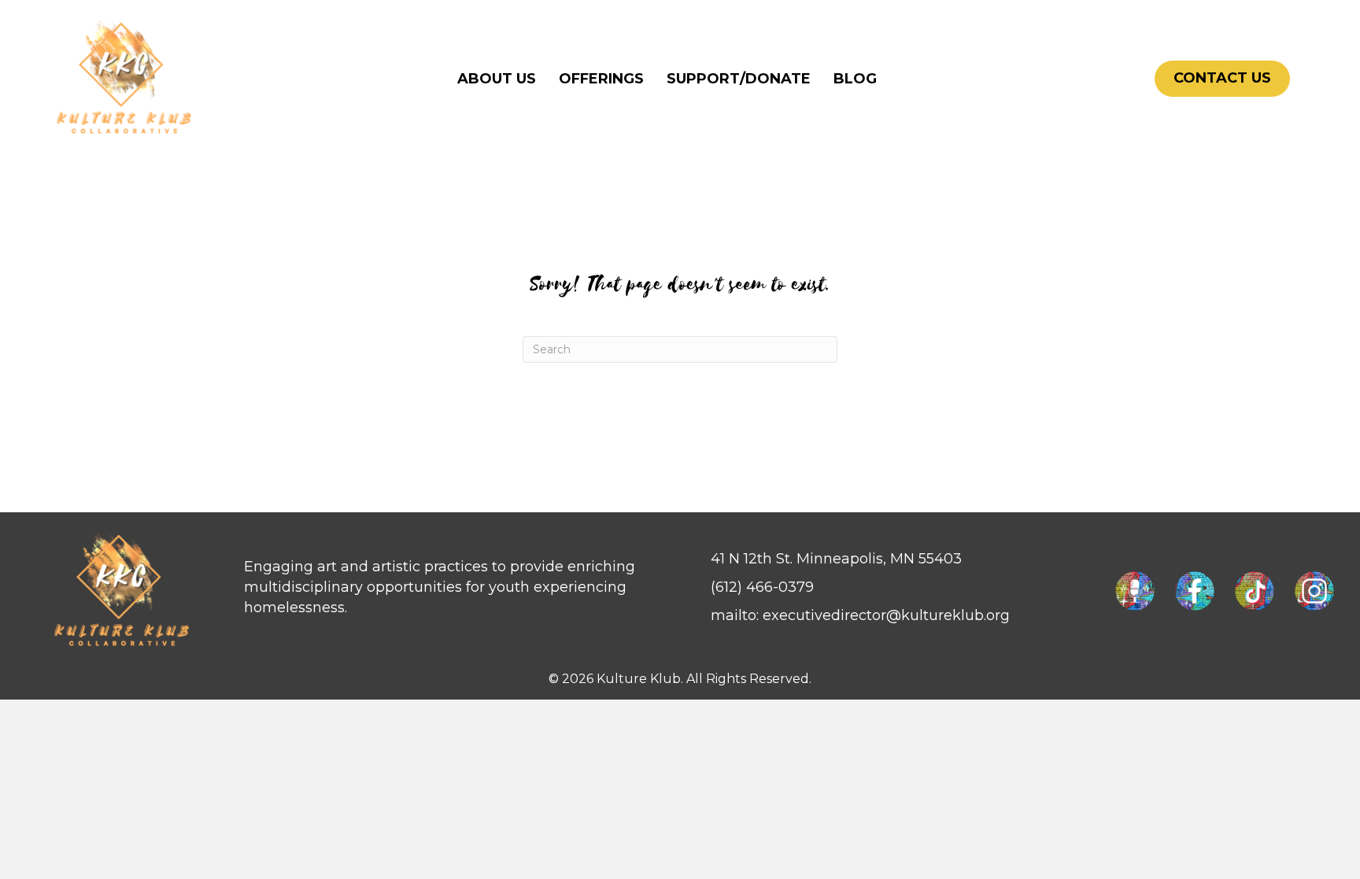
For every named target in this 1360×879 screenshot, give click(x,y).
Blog (855, 78)
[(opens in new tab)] (1135, 590)
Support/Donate (739, 78)
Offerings (601, 78)
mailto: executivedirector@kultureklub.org (860, 615)
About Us (496, 78)
